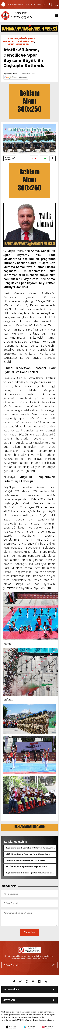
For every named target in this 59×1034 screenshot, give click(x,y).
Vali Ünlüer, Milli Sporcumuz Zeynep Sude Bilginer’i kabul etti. (26, 866)
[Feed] (45, 981)
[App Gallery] (47, 1027)
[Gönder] (54, 965)
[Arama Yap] (49, 4)
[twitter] (20, 981)
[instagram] (26, 981)
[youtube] (33, 981)
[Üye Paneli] (55, 4)
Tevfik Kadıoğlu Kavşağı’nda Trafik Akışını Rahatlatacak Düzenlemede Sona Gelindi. (25, 860)
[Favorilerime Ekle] (53, 158)
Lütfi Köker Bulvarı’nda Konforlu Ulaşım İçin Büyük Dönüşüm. (26, 854)
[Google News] (15, 77)
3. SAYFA (13, 38)
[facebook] (14, 981)
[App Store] (11, 1027)
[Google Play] (29, 1027)
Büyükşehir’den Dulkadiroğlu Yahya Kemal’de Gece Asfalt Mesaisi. (30, 873)
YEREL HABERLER (18, 44)
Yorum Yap (29, 932)
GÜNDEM (28, 41)
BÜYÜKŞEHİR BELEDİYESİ (21, 40)
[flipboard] (39, 981)
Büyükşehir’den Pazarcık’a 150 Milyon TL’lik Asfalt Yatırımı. (29, 848)
